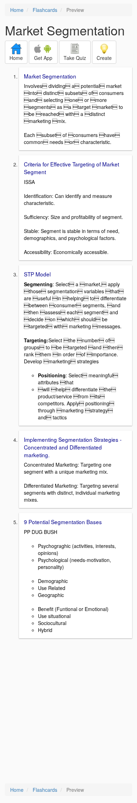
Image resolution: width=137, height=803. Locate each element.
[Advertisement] (68, 711)
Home (17, 9)
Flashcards (45, 9)
